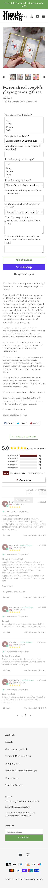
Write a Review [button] (25, 480)
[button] (40, 535)
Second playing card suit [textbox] (17, 180)
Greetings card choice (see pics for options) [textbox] (22, 205)
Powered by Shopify (34, 879)
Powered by (35, 490)
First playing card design (18, 114)
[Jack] (24, 130)
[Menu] (43, 16)
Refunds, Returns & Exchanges (21, 770)
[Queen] (24, 126)
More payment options (24, 273)
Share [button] (7, 535)
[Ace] (24, 120)
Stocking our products (16, 748)
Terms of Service (14, 785)
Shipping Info (12, 763)
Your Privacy (12, 777)
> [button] (31, 715)
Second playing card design (19, 159)
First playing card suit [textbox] (16, 135)
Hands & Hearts (19, 879)
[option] (12, 77)
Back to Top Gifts (26, 437)
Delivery (10, 101)
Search (9, 741)
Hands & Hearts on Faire (18, 756)
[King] (24, 123)
